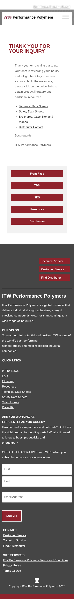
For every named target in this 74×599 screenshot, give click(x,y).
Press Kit (8, 407)
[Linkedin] (37, 580)
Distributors (37, 221)
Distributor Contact (31, 127)
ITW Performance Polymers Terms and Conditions (35, 560)
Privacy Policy (12, 565)
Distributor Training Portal (52, 6)
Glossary (8, 381)
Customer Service (52, 269)
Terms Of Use (12, 570)
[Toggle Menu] (65, 17)
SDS (37, 197)
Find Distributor (51, 277)
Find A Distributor (14, 545)
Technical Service (52, 261)
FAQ (5, 376)
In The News (10, 370)
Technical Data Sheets (33, 106)
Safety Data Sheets (31, 111)
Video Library (10, 402)
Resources (37, 209)
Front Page (37, 173)
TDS (37, 185)
